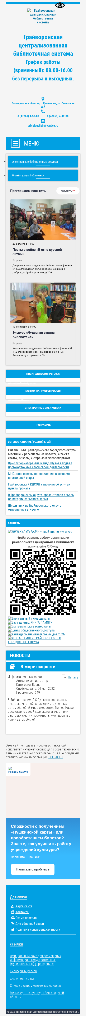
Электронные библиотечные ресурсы (35, 161)
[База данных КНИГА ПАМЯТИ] (30, 622)
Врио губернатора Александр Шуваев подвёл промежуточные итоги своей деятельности (40, 465)
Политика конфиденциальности (37, 929)
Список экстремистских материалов (35, 986)
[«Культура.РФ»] (40, 532)
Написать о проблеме (32, 869)
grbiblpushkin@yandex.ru (43, 125)
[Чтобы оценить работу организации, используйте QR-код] (43, 615)
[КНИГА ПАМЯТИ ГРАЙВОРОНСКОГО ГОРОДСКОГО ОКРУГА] (43, 642)
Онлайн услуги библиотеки (28, 175)
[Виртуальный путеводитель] (29, 618)
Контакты (22, 912)
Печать (73, 677)
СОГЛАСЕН (55, 757)
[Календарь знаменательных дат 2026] (36, 634)
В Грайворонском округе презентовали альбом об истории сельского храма (41, 497)
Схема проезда (26, 918)
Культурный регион (23, 971)
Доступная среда (22, 978)
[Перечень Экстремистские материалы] (29, 626)
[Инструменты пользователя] (63, 674)
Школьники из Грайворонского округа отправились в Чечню (35, 507)
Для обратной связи (29, 924)
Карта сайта (23, 906)
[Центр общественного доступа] (31, 630)
